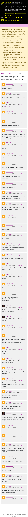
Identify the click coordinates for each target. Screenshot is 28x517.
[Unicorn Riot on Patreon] (21, 17)
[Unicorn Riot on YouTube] (18, 17)
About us (8, 15)
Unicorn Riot (8, 2)
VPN (15, 59)
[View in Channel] (19, 86)
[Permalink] (21, 86)
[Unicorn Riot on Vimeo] (16, 17)
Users (14, 20)
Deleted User (13, 74)
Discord (5, 74)
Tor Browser (7, 59)
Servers (8, 20)
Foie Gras (8, 93)
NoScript (6, 56)
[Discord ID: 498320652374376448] (3, 93)
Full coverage (10, 13)
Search (20, 20)
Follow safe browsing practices (13, 52)
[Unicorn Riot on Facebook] (13, 17)
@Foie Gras (8, 106)
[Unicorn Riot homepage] (2, 3)
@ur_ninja (8, 17)
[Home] (2, 20)
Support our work (21, 13)
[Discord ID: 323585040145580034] (3, 306)
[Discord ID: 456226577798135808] (3, 84)
